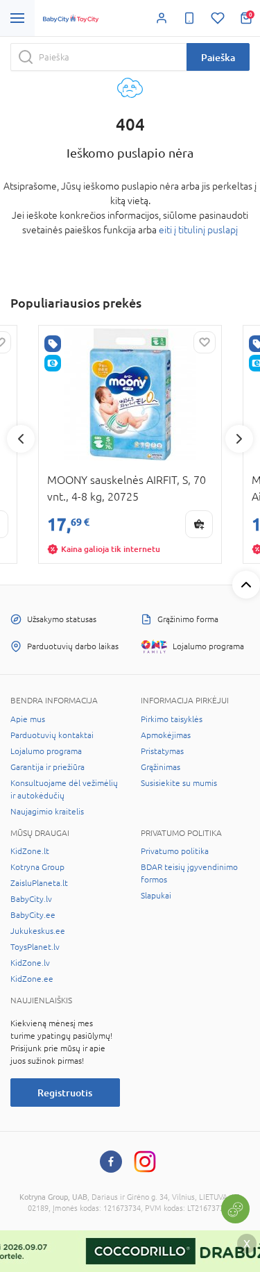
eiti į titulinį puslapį (198, 229)
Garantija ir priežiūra (47, 767)
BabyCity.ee (32, 915)
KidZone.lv (30, 963)
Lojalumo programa (46, 751)
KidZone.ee (31, 979)
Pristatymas (162, 751)
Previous (21, 439)
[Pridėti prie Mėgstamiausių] (204, 342)
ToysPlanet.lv (35, 947)
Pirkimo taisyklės (171, 719)
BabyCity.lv (31, 899)
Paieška (218, 57)
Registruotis (64, 1092)
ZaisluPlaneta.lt (39, 883)
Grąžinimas (160, 767)
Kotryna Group (37, 867)
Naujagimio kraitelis (47, 812)
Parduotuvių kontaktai (52, 735)
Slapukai (156, 896)
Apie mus (27, 719)
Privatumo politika (175, 851)
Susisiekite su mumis (179, 783)
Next (239, 439)
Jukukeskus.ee (37, 931)
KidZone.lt (29, 851)
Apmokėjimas (166, 735)
